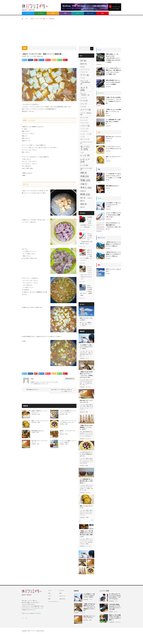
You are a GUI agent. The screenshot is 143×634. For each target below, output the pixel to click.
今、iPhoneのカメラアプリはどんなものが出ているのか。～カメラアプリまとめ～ (115, 596)
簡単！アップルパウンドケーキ (39, 420)
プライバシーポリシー (53, 601)
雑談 (102, 13)
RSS (26, 618)
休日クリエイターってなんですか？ (86, 319)
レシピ (31, 56)
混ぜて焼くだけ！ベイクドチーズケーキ (86, 401)
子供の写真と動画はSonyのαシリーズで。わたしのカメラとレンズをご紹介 (115, 607)
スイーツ (85, 110)
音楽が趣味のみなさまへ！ (113, 185)
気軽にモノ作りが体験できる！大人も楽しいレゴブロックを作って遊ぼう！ (115, 617)
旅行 (82, 198)
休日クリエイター (32, 630)
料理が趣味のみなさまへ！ (32, 389)
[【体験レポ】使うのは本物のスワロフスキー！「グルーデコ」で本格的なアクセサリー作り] (82, 562)
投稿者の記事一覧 (70, 378)
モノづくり (40, 13)
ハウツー (85, 126)
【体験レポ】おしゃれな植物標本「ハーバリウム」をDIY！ (86, 427)
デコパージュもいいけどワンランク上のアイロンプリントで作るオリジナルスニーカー (86, 272)
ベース (82, 136)
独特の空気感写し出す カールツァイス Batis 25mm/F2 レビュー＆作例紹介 (113, 82)
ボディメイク (90, 13)
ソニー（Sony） (86, 113)
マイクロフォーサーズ (86, 142)
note (82, 66)
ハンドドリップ (84, 128)
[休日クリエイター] (35, 8)
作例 (84, 176)
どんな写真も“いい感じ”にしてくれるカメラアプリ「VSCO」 (86, 346)
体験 (83, 173)
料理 (53, 13)
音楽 (65, 13)
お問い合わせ (62, 598)
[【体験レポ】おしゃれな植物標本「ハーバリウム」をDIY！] (82, 570)
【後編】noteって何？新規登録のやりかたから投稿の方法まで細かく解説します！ (86, 533)
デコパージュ (83, 120)
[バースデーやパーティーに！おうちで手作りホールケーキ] (90, 570)
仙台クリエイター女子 (86, 169)
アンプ (82, 77)
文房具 (83, 191)
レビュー (85, 160)
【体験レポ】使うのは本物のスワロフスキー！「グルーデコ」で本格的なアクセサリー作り (86, 374)
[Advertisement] (71, 33)
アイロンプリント (84, 69)
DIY (83, 61)
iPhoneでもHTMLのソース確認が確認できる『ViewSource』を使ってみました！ (113, 226)
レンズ (84, 165)
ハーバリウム (83, 131)
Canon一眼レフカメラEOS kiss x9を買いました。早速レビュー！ (61, 390)
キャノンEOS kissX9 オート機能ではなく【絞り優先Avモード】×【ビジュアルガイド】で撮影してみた (113, 71)
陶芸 (82, 200)
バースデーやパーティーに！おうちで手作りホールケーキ (86, 454)
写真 (85, 180)
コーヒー (83, 103)
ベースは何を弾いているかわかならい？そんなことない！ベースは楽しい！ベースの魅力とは (113, 176)
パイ (89, 134)
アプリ (77, 13)
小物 (83, 184)
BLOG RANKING (37, 613)
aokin (41, 56)
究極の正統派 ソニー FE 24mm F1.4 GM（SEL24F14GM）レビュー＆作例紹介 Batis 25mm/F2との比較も (113, 58)
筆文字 (90, 198)
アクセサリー (83, 72)
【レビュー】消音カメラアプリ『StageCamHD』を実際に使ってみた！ (86, 238)
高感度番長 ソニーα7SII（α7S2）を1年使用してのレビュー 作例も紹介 (86, 222)
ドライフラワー (84, 122)
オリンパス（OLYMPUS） (85, 82)
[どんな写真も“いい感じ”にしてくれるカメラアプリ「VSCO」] (86, 554)
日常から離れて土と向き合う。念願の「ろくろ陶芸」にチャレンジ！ (86, 255)
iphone (83, 64)
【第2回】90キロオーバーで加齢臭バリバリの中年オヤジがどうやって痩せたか (113, 244)
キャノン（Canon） (84, 94)
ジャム (83, 106)
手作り (85, 187)
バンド (82, 133)
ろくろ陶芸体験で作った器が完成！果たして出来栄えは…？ (86, 481)
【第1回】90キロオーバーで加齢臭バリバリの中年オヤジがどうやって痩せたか (113, 254)
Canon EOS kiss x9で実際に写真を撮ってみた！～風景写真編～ (86, 290)
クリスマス (83, 97)
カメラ (28, 13)
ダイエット (84, 117)
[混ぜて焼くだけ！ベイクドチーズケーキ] (90, 562)
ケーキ (83, 100)
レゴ (82, 152)
